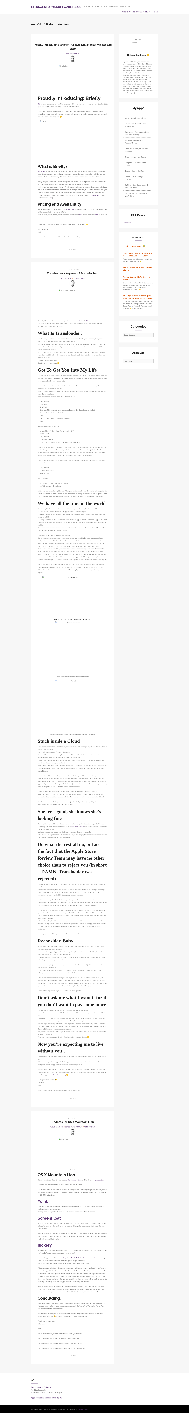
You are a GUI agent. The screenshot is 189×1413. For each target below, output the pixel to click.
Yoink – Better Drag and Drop (135, 118)
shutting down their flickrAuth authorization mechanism (80, 1258)
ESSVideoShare (95, 195)
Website (125, 12)
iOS (86, 321)
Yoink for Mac (89, 1127)
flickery (45, 1245)
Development (66, 278)
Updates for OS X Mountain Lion (72, 1122)
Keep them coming (59, 1075)
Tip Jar (155, 12)
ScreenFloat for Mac (73, 1127)
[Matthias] (72, 59)
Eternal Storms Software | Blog (56, 7)
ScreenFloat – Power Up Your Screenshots (135, 125)
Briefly (40, 104)
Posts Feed (127, 222)
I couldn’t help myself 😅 (134, 246)
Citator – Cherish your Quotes (135, 157)
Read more (72, 249)
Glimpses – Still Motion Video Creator (135, 164)
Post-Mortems (79, 278)
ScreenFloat (49, 1218)
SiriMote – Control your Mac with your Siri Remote (136, 186)
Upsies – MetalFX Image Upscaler (134, 178)
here (50, 198)
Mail (54, 1398)
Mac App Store (69, 209)
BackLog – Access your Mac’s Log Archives (136, 194)
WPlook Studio (83, 1409)
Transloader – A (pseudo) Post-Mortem (72, 273)
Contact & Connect (136, 12)
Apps (33, 1398)
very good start (98, 1180)
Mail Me (148, 12)
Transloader (71, 321)
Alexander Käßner (77, 827)
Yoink (43, 1201)
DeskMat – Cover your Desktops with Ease (137, 150)
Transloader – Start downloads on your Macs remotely (137, 133)
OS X (80, 321)
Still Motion (41, 171)
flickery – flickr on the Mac (134, 171)
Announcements (72, 54)
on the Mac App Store (74, 1180)
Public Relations (57, 1127)
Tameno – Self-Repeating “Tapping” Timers (134, 141)
